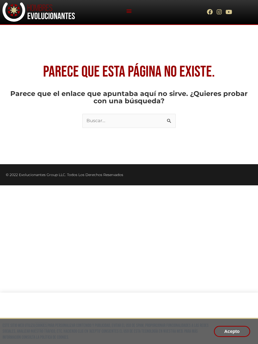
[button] (129, 11)
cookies (41, 325)
